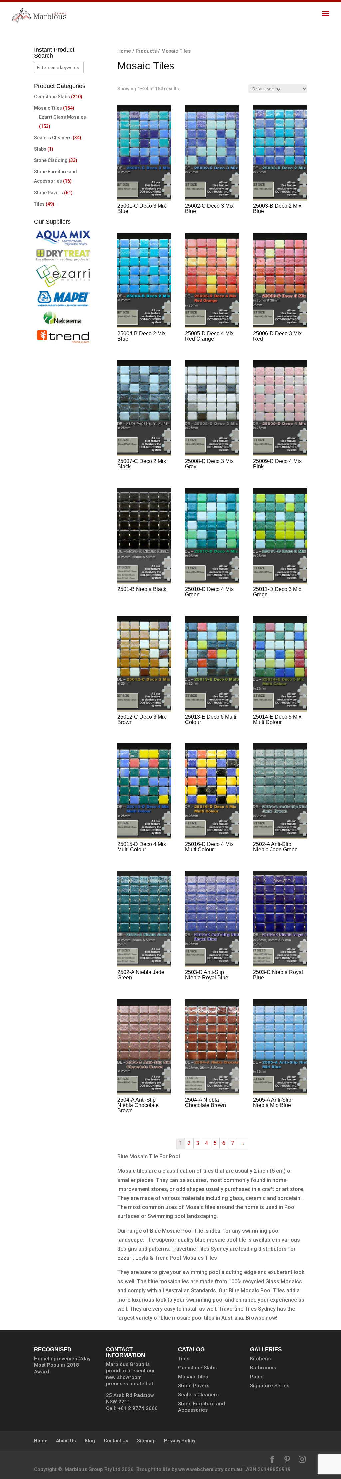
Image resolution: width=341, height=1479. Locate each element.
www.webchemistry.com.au (210, 1469)
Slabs (40, 149)
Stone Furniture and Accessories (201, 1407)
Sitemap (146, 1440)
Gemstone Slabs (52, 96)
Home (124, 51)
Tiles (39, 204)
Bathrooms (263, 1368)
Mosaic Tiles (48, 108)
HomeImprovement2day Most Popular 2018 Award (62, 1365)
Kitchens (260, 1359)
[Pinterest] (287, 1460)
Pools (256, 1377)
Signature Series (269, 1386)
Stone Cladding (51, 160)
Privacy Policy (179, 1440)
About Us (66, 1440)
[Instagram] (302, 1460)
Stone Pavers (48, 192)
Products (146, 51)
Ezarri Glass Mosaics (62, 117)
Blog (90, 1440)
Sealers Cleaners (53, 137)
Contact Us (116, 1440)
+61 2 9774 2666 (138, 1408)
